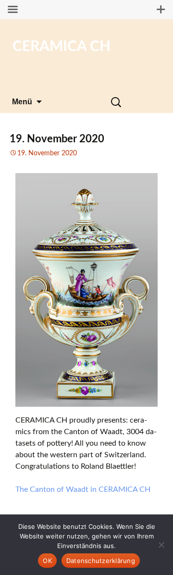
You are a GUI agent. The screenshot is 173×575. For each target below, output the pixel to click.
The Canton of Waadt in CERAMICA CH (82, 489)
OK (47, 560)
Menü (22, 102)
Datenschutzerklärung (100, 560)
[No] (161, 545)
